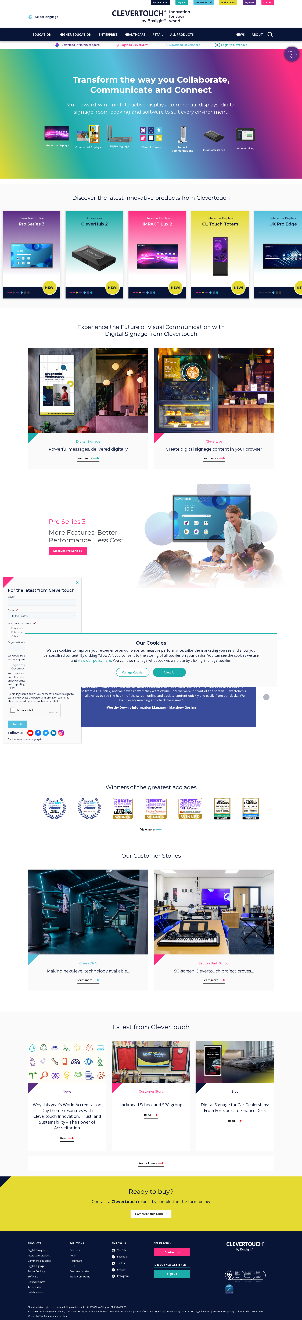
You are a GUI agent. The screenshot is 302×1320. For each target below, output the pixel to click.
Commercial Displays (88, 147)
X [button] (77, 582)
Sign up (172, 1274)
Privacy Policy (157, 1311)
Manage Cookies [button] (133, 672)
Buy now (249, 2)
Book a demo (228, 2)
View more (147, 829)
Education (17, 628)
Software (33, 1276)
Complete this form (149, 1214)
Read (63, 1138)
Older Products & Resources (250, 1311)
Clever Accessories (214, 150)
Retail (73, 1255)
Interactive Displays (39, 1255)
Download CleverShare (184, 45)
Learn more (84, 458)
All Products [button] (182, 34)
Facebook (122, 1256)
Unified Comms (36, 1282)
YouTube (121, 1250)
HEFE (73, 1266)
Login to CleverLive (234, 45)
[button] (70, 17)
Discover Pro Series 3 (67, 551)
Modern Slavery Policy (223, 1311)
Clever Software (151, 147)
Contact (267, 2)
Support (181, 2)
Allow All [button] (169, 672)
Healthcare (76, 1260)
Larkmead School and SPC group (151, 1104)
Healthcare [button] (135, 34)
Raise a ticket (160, 2)
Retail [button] (157, 34)
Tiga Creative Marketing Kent (53, 1316)
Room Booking (245, 148)
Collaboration (35, 1292)
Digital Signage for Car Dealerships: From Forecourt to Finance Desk (235, 1107)
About (257, 34)
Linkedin (121, 1269)
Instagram (122, 1276)
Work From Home (80, 1276)
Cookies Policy (173, 1311)
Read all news (147, 1163)
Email (11, 596)
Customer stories (79, 1271)
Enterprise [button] (108, 34)
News (240, 34)
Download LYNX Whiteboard (81, 45)
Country (12, 610)
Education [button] (42, 34)
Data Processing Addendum (196, 1311)
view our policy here (94, 660)
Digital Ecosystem (38, 1250)
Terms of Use (141, 1311)
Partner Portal (203, 2)
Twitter (120, 1263)
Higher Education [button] (76, 34)
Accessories (34, 1287)
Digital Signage (119, 146)
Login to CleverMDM (134, 45)
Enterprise (75, 1250)
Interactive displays (57, 145)
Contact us (172, 1252)
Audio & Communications (182, 148)
